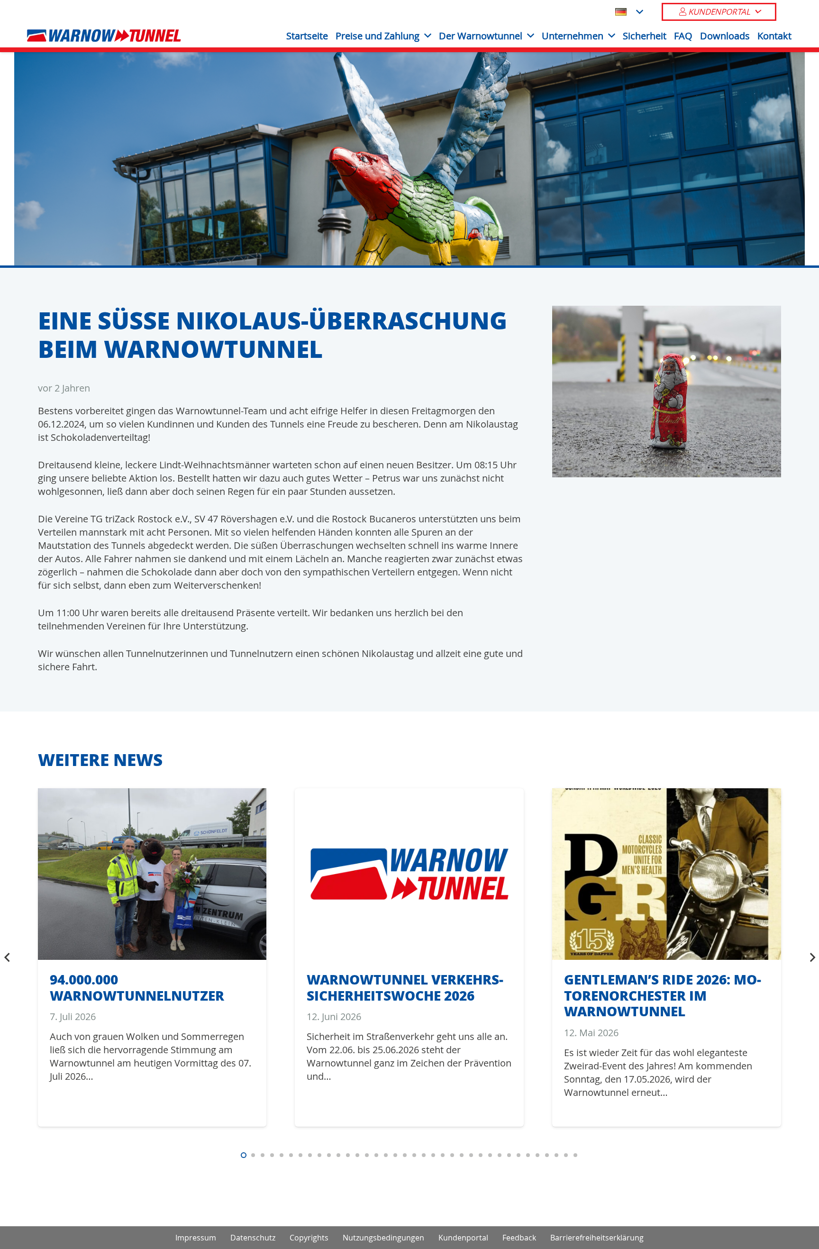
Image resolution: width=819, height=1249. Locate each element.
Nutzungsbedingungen (383, 1237)
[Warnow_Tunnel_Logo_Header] (104, 35)
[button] (629, 11)
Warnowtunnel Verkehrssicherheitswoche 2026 (405, 987)
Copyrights (309, 1237)
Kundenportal (463, 1237)
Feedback (519, 1237)
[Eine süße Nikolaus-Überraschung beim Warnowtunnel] (666, 312)
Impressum (195, 1237)
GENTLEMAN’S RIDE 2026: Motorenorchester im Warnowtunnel (662, 995)
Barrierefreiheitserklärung (597, 1237)
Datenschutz (252, 1237)
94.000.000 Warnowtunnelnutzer (137, 987)
